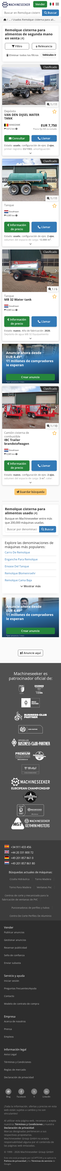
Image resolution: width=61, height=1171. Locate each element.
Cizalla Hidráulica (19, 879)
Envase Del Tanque (17, 566)
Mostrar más (32, 586)
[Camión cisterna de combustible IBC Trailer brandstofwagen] (30, 407)
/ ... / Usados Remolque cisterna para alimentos (32, 19)
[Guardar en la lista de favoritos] (54, 111)
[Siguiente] (56, 86)
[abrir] (30, 153)
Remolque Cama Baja (18, 580)
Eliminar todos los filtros (23, 55)
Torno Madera (43, 879)
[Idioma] (52, 4)
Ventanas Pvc (44, 887)
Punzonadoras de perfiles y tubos (30, 907)
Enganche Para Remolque (21, 559)
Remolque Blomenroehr (20, 573)
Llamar (45, 138)
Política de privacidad (15, 1160)
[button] (57, 4)
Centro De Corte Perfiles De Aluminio (30, 915)
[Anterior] (5, 86)
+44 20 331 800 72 (22, 852)
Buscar (52, 13)
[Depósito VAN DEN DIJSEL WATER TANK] (30, 86)
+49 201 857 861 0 (22, 858)
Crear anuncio (30, 377)
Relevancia (44, 46)
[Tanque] (30, 180)
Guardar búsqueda (32, 492)
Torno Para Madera (20, 887)
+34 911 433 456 (21, 847)
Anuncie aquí (32, 653)
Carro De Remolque (17, 552)
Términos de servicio (41, 1160)
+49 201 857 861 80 (23, 863)
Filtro (18, 46)
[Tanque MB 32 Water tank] (30, 270)
